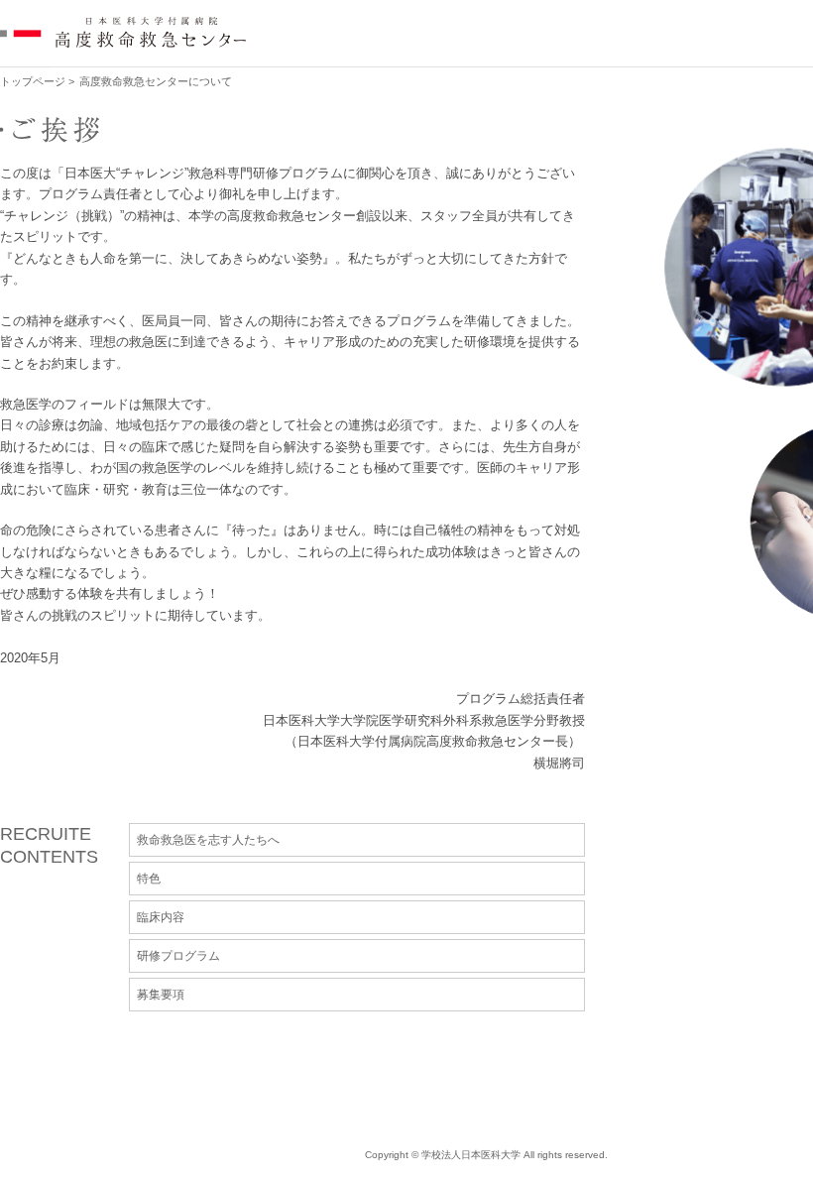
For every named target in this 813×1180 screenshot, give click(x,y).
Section (544, 31)
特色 (149, 878)
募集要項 (160, 995)
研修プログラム (178, 956)
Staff (656, 31)
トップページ (32, 81)
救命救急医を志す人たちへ (208, 840)
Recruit (423, 31)
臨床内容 (160, 917)
